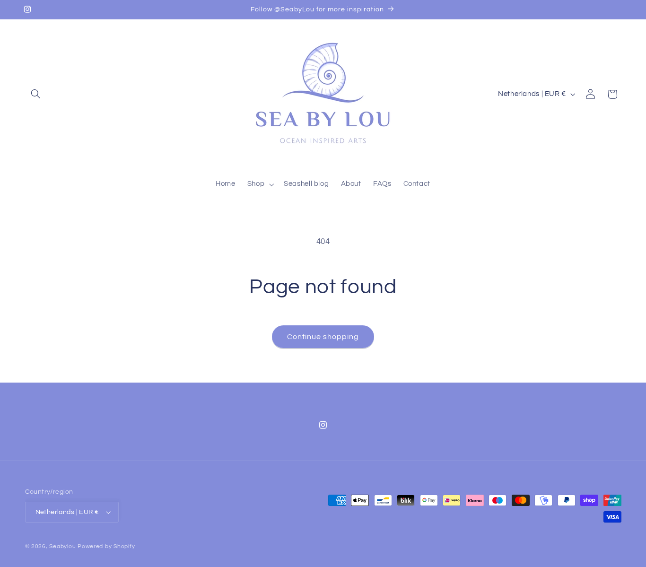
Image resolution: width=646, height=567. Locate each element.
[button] (36, 94)
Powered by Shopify (106, 546)
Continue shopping (323, 336)
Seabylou (62, 546)
